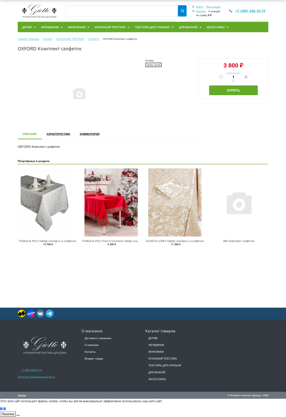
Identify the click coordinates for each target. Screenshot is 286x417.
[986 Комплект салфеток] (238, 202)
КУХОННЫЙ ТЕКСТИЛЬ (162, 358)
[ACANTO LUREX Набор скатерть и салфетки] (175, 202)
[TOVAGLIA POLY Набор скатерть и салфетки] (47, 202)
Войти (199, 7)
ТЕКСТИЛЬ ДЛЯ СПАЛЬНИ (164, 365)
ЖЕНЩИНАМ (156, 345)
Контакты (90, 351)
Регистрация (213, 7)
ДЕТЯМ (152, 338)
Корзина (201, 11)
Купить (233, 90)
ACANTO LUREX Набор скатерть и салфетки (175, 241)
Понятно (8, 414)
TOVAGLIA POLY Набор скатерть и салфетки (47, 241)
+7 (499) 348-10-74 (250, 11)
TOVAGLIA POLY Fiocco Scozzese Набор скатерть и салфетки (121, 241)
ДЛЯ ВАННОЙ (156, 372)
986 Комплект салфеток (238, 241)
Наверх (22, 395)
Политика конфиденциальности (36, 377)
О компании (91, 345)
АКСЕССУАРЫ (157, 379)
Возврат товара (94, 358)
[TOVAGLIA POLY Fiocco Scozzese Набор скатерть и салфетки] (111, 202)
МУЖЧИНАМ (156, 351)
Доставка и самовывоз (98, 338)
